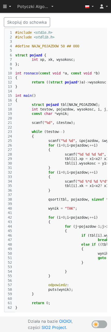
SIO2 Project (54, 327)
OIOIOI (65, 321)
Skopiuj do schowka (27, 22)
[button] (35, 6)
